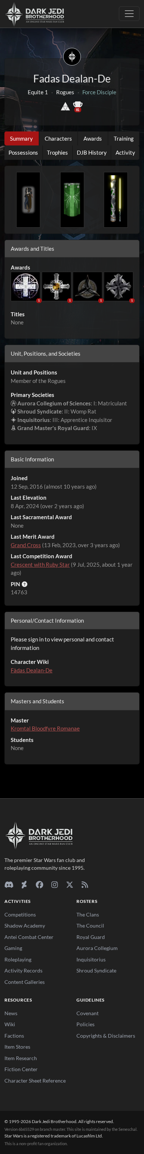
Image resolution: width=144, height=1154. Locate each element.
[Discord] (9, 884)
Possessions (23, 152)
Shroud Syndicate (96, 970)
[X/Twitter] (69, 884)
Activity (125, 152)
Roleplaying (17, 959)
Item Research (20, 1058)
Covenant (87, 1013)
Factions (14, 1035)
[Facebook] (39, 884)
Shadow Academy (24, 925)
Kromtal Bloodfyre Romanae (45, 728)
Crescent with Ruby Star (40, 564)
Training (124, 138)
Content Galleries (24, 982)
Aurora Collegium (97, 948)
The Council (90, 925)
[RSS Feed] (84, 884)
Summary (21, 138)
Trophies (57, 152)
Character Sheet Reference (35, 1080)
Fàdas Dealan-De (31, 670)
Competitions (20, 914)
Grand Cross (26, 545)
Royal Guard (90, 937)
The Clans (87, 914)
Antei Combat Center (29, 937)
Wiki (9, 1024)
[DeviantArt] (24, 884)
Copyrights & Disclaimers (105, 1035)
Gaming (13, 948)
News (10, 1013)
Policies (85, 1024)
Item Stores (17, 1047)
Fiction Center (21, 1069)
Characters (58, 138)
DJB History (92, 152)
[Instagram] (54, 884)
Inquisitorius (91, 959)
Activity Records (23, 970)
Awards (92, 138)
